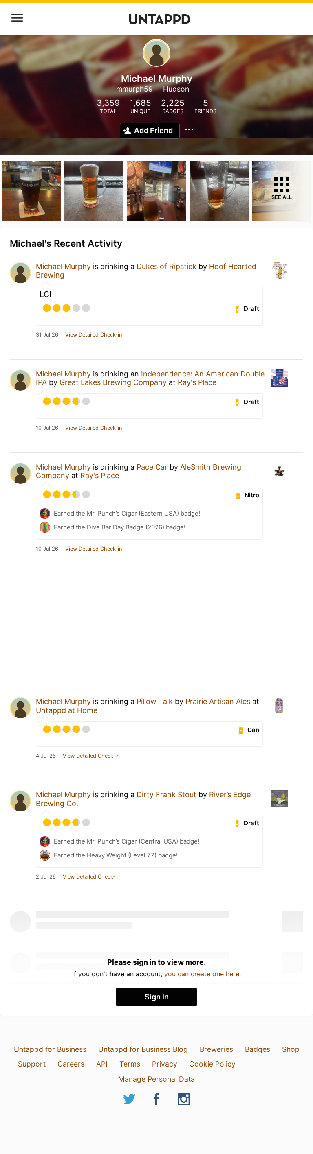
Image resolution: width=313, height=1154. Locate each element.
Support (32, 1064)
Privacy (164, 1064)
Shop (291, 1049)
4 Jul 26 (46, 756)
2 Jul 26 (46, 877)
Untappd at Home (66, 710)
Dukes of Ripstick (166, 266)
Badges (257, 1049)
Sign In (157, 996)
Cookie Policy (212, 1064)
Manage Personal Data (156, 1079)
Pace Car (152, 467)
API (102, 1064)
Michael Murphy (63, 266)
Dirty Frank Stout (166, 794)
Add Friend (153, 130)
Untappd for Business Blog (143, 1049)
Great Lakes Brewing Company (113, 382)
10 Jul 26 (47, 428)
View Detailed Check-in (93, 335)
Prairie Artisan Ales (217, 701)
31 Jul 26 (47, 335)
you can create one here (201, 974)
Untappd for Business (50, 1049)
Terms (129, 1064)
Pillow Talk (155, 701)
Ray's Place (197, 382)
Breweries (216, 1049)
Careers (70, 1064)
